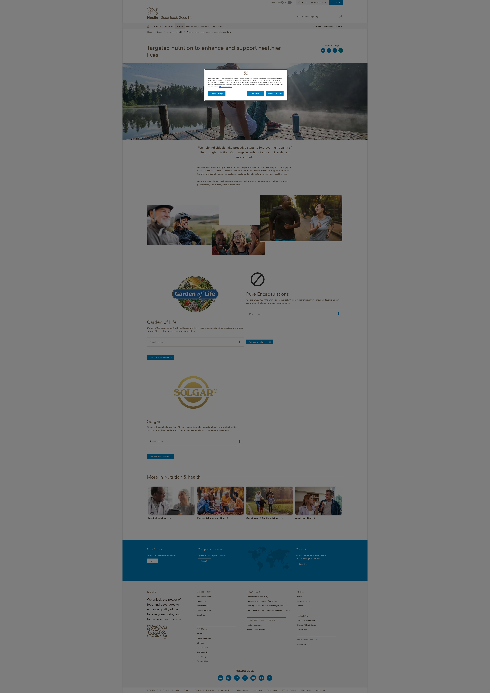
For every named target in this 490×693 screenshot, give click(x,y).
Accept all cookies (275, 94)
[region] (245, 85)
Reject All (255, 94)
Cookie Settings (217, 94)
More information (225, 87)
